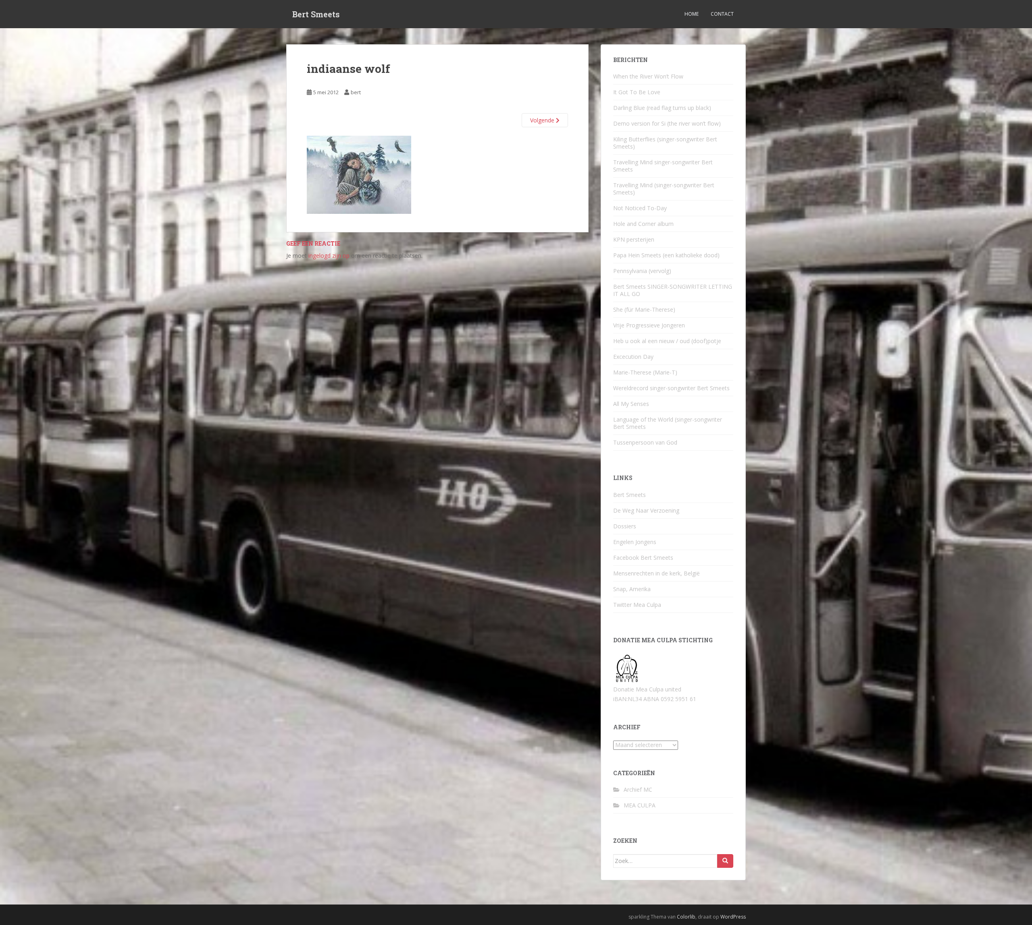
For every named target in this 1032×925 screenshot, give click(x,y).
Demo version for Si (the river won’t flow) (667, 123)
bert (356, 92)
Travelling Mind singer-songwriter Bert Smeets (663, 165)
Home (692, 13)
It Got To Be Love (636, 92)
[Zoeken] (725, 861)
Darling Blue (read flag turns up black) (662, 108)
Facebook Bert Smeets (643, 557)
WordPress (733, 916)
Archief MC (638, 789)
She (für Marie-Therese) (644, 309)
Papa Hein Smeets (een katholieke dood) (666, 255)
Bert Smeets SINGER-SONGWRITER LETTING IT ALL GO (672, 290)
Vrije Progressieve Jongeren (649, 325)
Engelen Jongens (634, 542)
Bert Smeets (316, 14)
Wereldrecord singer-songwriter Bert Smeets (671, 388)
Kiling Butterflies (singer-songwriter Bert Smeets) (665, 142)
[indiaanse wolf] (359, 174)
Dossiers (624, 526)
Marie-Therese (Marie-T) (645, 372)
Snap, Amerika (632, 589)
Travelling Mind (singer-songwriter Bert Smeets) (663, 188)
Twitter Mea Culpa (637, 604)
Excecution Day (633, 356)
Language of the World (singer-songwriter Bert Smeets (667, 423)
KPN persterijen (633, 239)
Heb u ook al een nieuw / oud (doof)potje (667, 341)
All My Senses (631, 404)
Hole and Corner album (643, 224)
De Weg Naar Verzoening (646, 510)
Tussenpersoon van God (645, 442)
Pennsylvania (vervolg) (642, 271)
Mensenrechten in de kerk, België (656, 573)
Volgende (543, 120)
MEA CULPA (639, 805)
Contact (722, 13)
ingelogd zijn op (329, 255)
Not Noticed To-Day (640, 208)
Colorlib (686, 916)
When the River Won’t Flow (648, 76)
